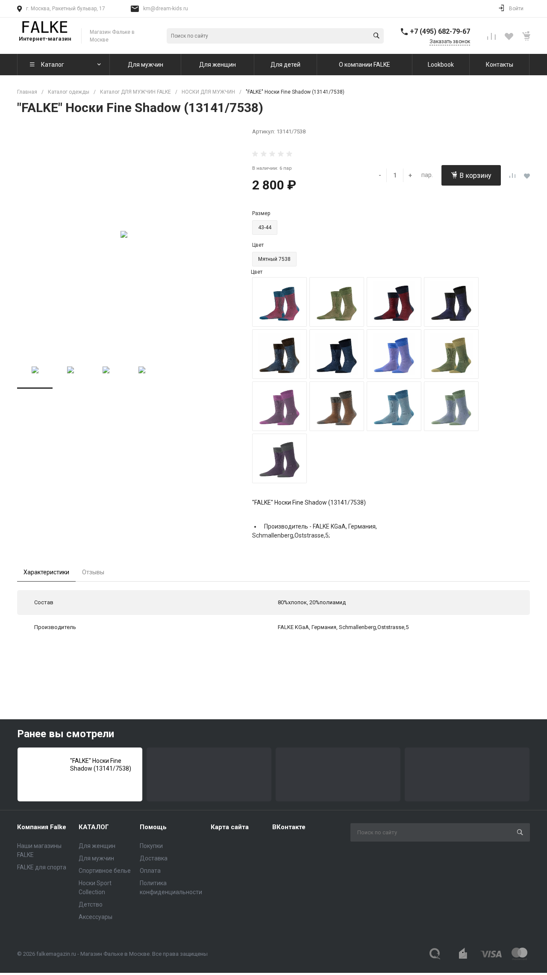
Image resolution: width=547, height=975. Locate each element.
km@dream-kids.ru (165, 9)
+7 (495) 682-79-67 (440, 31)
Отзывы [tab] (93, 572)
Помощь (153, 827)
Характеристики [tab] (46, 572)
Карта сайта (230, 827)
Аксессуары (95, 916)
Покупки (151, 845)
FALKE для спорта (41, 867)
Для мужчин (96, 858)
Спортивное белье (105, 870)
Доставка (154, 858)
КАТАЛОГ (94, 827)
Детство (91, 904)
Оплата (150, 870)
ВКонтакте (289, 827)
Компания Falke (41, 827)
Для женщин (97, 845)
